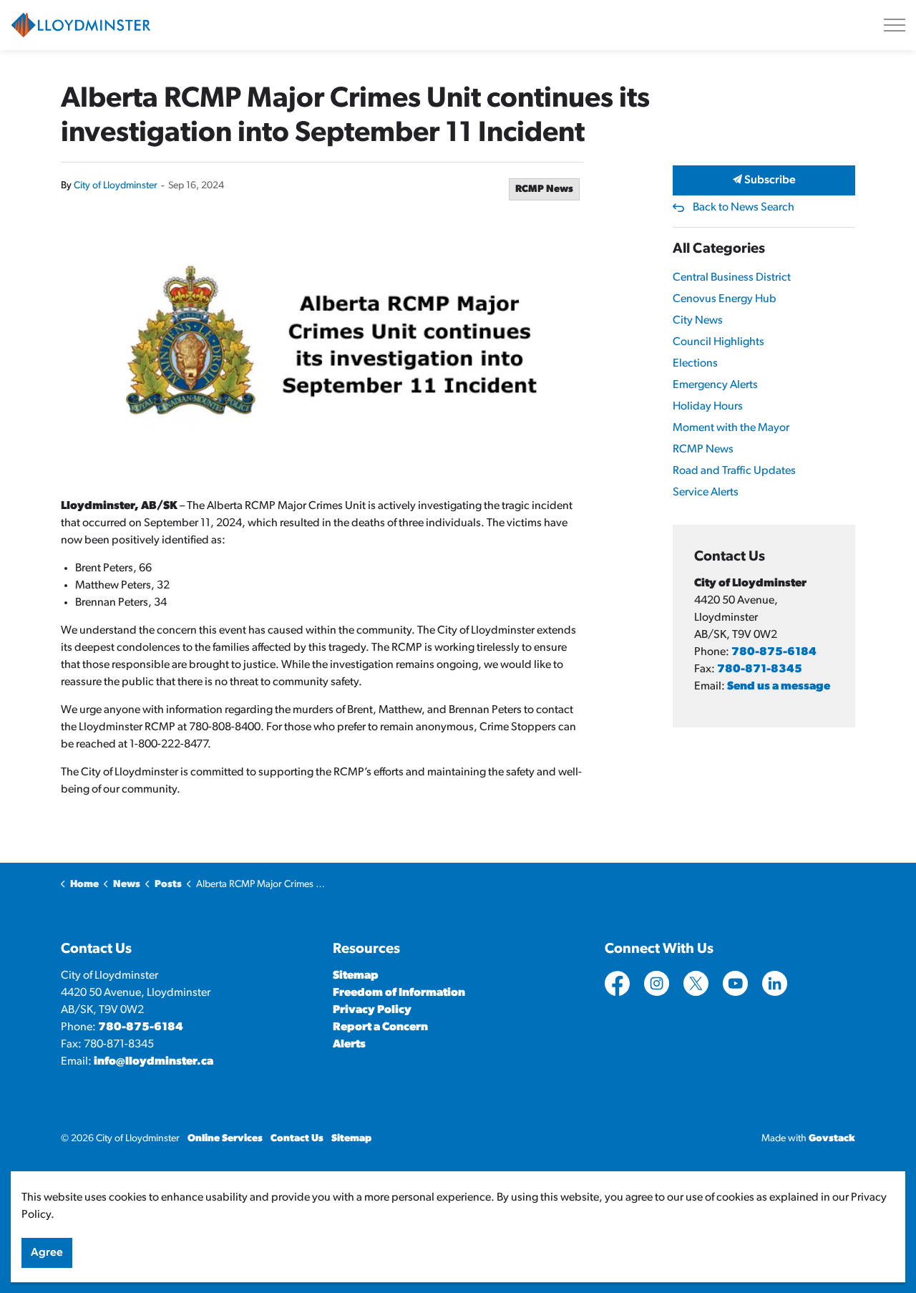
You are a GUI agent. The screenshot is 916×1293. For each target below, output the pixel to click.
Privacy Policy (372, 1010)
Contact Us (297, 1138)
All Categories (719, 249)
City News (698, 320)
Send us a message (778, 686)
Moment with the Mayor (731, 428)
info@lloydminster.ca (153, 1061)
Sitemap (356, 976)
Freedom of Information (399, 993)
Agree (47, 1253)
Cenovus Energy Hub (724, 299)
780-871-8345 (759, 669)
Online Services (225, 1138)
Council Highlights (718, 342)
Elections (695, 363)
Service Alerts (706, 492)
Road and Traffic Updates (734, 471)
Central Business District (732, 278)
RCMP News (544, 189)
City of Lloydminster (115, 185)
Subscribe (769, 180)
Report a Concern (380, 1027)
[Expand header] (894, 25)
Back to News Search (743, 207)
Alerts (349, 1044)
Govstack (832, 1138)
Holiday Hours (708, 406)
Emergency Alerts (715, 385)
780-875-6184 (774, 652)
